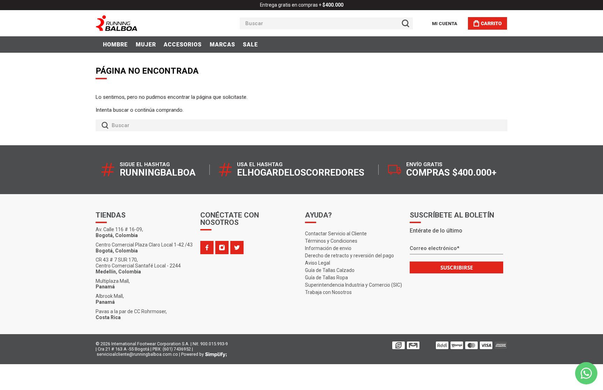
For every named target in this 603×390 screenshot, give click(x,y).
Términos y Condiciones (331, 241)
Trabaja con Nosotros (328, 292)
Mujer (146, 44)
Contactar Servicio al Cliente (336, 233)
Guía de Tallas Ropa (326, 277)
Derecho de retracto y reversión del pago (349, 255)
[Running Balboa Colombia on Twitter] (237, 247)
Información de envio (328, 248)
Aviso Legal (317, 263)
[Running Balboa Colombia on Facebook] (207, 247)
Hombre (115, 44)
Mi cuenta (444, 23)
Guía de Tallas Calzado (330, 270)
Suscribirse (456, 267)
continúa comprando (159, 110)
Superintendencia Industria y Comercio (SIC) (353, 285)
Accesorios (183, 44)
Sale (250, 44)
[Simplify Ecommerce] (216, 354)
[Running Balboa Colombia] (138, 23)
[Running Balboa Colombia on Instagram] (222, 247)
